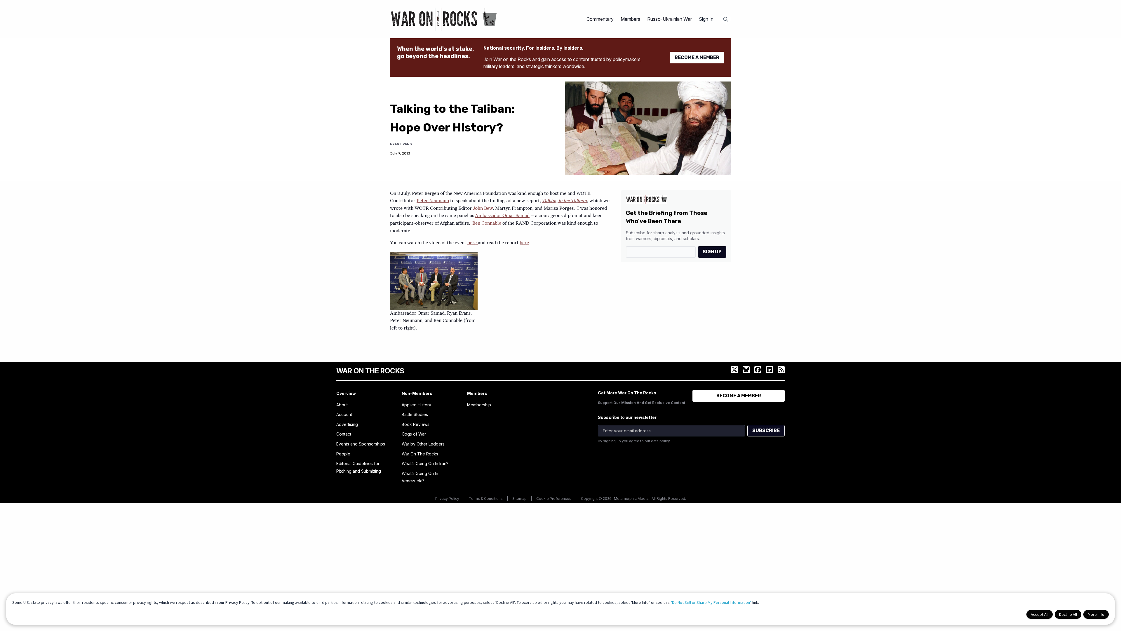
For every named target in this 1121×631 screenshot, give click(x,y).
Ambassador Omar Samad (502, 216)
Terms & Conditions (486, 498)
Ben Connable (486, 223)
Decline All (1068, 614)
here (472, 243)
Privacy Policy (447, 498)
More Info (1096, 614)
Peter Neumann (433, 201)
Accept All (1039, 614)
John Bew (483, 208)
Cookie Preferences (553, 498)
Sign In (706, 19)
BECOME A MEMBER (697, 57)
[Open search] (725, 19)
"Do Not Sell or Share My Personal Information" (711, 602)
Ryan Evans (401, 144)
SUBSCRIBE (766, 430)
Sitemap (519, 498)
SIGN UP (712, 251)
